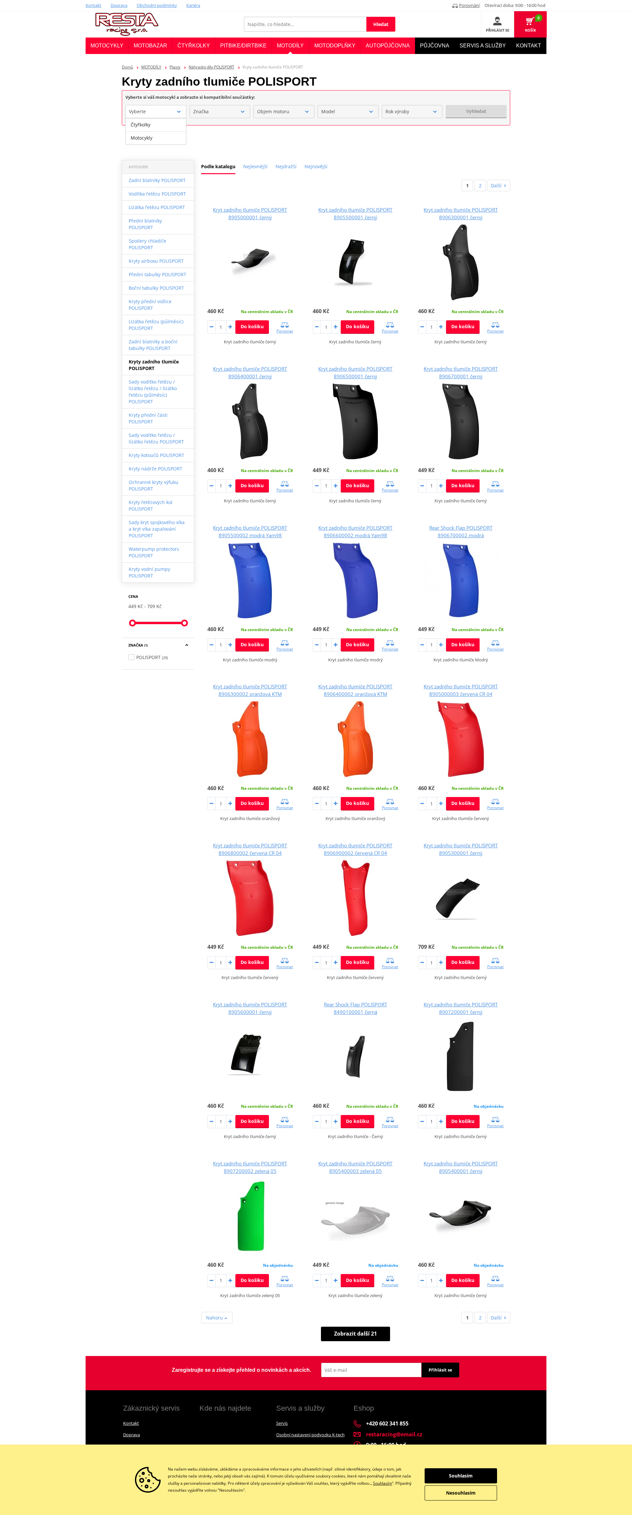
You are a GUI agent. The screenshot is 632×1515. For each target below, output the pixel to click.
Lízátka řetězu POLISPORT (157, 207)
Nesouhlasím (461, 1493)
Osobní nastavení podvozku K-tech (310, 1435)
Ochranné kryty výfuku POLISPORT (153, 485)
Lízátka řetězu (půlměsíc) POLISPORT (156, 324)
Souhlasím (382, 1483)
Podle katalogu (218, 166)
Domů (127, 67)
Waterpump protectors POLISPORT (154, 552)
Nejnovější (316, 166)
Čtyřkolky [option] (140, 124)
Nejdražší (286, 166)
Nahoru (215, 1318)
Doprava (119, 5)
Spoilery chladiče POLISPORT (147, 244)
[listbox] (155, 131)
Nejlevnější (255, 166)
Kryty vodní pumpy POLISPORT (149, 572)
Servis (282, 1423)
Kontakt (93, 5)
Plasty (175, 67)
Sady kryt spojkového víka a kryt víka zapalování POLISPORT (157, 529)
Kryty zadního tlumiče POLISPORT (154, 365)
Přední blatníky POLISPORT (145, 224)
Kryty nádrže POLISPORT (155, 468)
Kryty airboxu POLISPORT (156, 261)
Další (496, 185)
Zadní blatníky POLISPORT (157, 180)
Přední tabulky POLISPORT (157, 274)
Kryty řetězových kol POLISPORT (150, 505)
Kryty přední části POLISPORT (148, 418)
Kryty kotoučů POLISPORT (156, 455)
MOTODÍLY (151, 67)
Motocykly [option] (141, 138)
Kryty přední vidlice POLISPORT (150, 304)
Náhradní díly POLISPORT (211, 67)
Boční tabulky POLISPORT (156, 288)
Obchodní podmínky (157, 5)
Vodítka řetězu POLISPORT (157, 194)
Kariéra (193, 5)
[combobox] (155, 111)
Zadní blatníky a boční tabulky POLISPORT (153, 344)
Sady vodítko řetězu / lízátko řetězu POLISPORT (156, 438)
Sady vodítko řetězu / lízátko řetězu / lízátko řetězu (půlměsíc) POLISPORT (153, 392)
